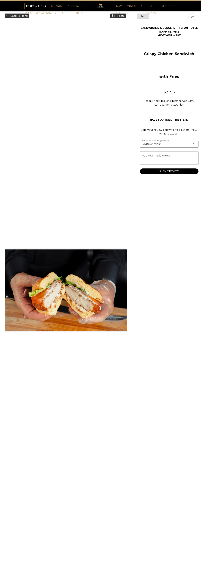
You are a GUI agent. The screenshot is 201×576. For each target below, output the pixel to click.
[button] (41, 13)
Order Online (73, 13)
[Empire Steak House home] (100, 6)
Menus (56, 5)
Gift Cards (147, 13)
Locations (75, 5)
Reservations (36, 6)
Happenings (126, 13)
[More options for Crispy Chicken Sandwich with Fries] (192, 17)
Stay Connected (129, 5)
